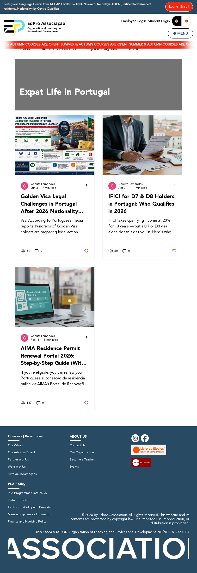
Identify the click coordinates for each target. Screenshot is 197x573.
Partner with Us (18, 459)
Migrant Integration (102, 49)
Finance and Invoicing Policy (27, 521)
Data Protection (19, 500)
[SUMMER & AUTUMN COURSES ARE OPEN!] (98, 45)
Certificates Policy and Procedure (30, 507)
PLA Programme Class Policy (27, 493)
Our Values (15, 445)
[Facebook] (145, 438)
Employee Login (133, 21)
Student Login (159, 21)
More (133, 49)
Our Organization (82, 452)
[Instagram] (135, 438)
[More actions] (88, 186)
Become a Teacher (82, 459)
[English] (176, 21)
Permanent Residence (58, 49)
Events (74, 467)
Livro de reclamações (22, 474)
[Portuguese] (186, 21)
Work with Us (16, 467)
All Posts (22, 49)
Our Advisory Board (21, 452)
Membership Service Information (30, 514)
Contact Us (77, 445)
